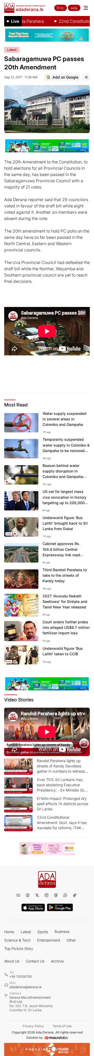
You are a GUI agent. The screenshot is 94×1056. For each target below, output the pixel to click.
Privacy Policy (33, 1026)
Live (15, 21)
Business (62, 931)
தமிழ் (74, 8)
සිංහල (60, 8)
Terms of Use (62, 1026)
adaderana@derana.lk (25, 987)
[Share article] (86, 77)
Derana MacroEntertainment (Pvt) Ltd (31, 1004)
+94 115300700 (20, 976)
